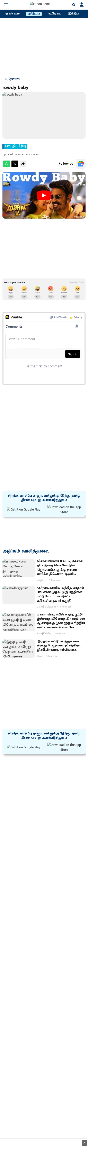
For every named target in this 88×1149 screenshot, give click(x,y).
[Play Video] (44, 195)
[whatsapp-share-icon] (6, 166)
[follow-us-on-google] (81, 164)
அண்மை (12, 14)
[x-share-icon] (14, 166)
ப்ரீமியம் (34, 14)
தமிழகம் (54, 14)
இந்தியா (74, 14)
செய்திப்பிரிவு (15, 146)
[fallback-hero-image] (18, 568)
